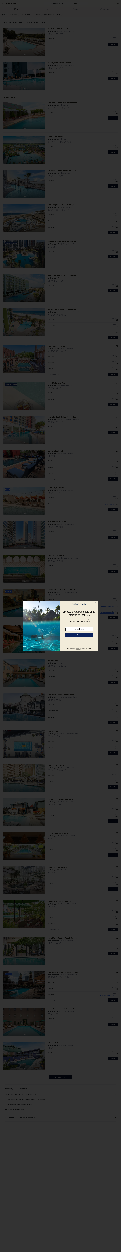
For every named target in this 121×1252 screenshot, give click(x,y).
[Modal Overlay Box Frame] (60, 626)
